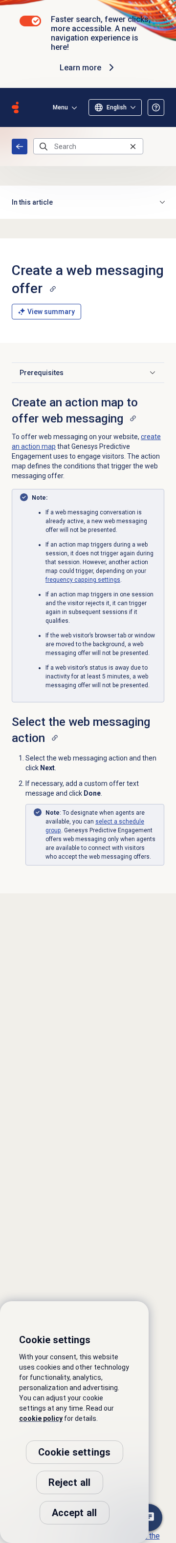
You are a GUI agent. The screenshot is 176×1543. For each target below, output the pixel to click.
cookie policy (41, 1418)
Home (19, 146)
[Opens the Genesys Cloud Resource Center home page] (15, 107)
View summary (51, 312)
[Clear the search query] (133, 146)
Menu (60, 107)
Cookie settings (74, 1452)
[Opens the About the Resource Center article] (156, 107)
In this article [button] (32, 202)
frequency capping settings (82, 579)
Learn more (80, 67)
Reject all (69, 1482)
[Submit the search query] (43, 146)
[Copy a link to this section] (53, 288)
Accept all (74, 1513)
